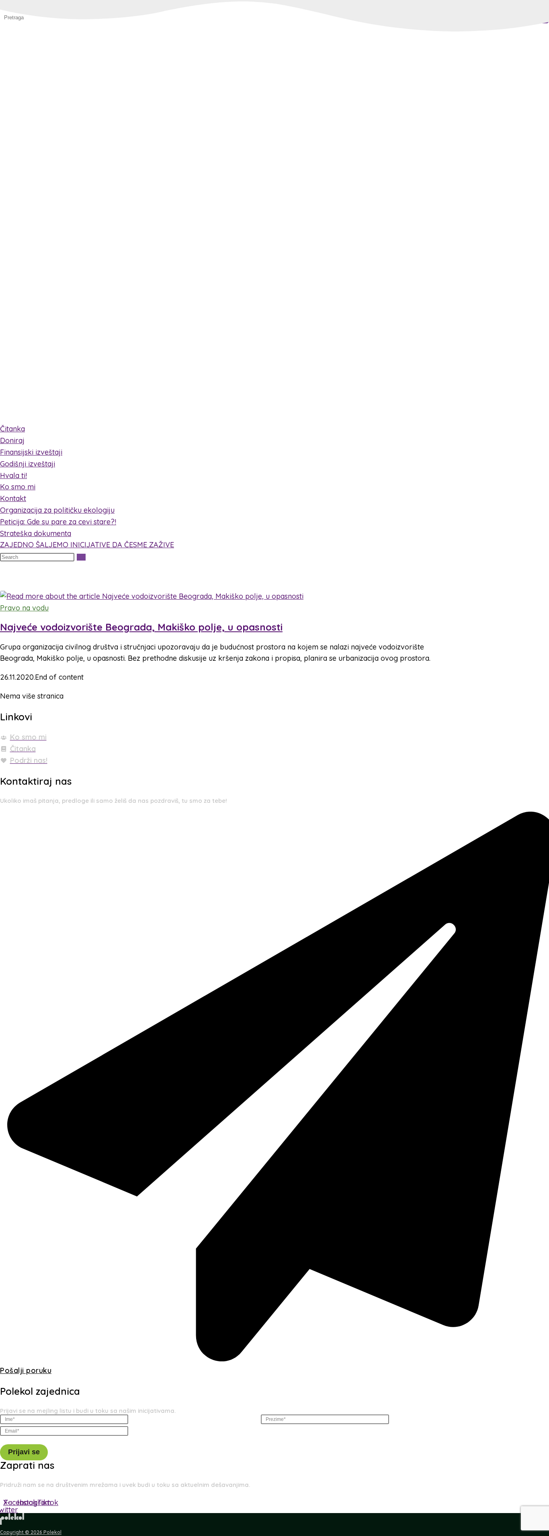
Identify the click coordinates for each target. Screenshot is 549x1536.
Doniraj (12, 440)
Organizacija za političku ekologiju (57, 510)
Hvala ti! (13, 475)
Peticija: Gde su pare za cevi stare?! (58, 521)
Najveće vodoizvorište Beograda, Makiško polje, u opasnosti (141, 627)
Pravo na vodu (24, 607)
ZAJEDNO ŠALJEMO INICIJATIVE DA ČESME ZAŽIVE (87, 544)
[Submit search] (81, 557)
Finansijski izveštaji (31, 452)
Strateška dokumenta (35, 533)
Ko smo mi (17, 486)
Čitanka (12, 428)
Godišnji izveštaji (27, 463)
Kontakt (13, 498)
